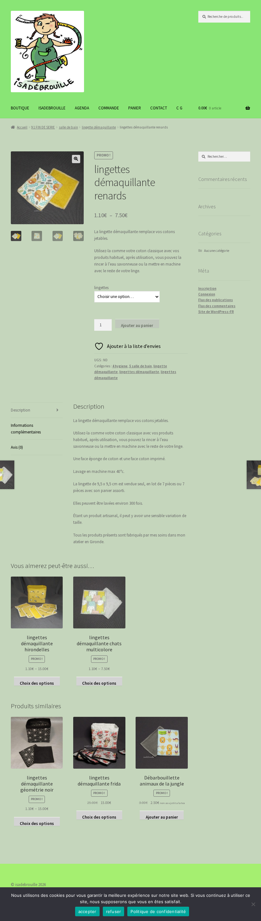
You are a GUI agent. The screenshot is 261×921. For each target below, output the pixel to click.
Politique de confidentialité (158, 911)
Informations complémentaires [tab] (26, 429)
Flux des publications (215, 300)
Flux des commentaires (217, 306)
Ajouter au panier (137, 325)
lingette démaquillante (99, 127)
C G (179, 108)
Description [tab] (20, 410)
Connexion (206, 294)
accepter (87, 911)
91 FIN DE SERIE (43, 127)
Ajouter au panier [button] (162, 817)
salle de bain (68, 127)
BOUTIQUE (20, 108)
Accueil (22, 127)
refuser (113, 911)
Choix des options (37, 683)
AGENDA (82, 108)
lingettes (101, 287)
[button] (76, 159)
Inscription (207, 288)
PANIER (134, 108)
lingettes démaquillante (139, 372)
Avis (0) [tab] (17, 447)
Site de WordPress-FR (216, 311)
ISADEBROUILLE (52, 108)
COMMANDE (108, 108)
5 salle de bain (140, 366)
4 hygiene (120, 366)
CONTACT (158, 108)
